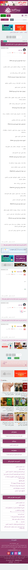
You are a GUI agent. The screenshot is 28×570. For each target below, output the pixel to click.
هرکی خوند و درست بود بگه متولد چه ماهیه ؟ (14, 436)
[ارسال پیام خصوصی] (25, 53)
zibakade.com (18, 560)
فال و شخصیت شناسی (14, 32)
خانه (26, 15)
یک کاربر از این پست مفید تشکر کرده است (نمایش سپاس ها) (14, 299)
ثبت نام (5, 362)
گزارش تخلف (3, 242)
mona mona (19, 271)
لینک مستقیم (11, 242)
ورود (8, 15)
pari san (20, 50)
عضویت (3, 15)
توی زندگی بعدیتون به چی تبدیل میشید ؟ (14, 454)
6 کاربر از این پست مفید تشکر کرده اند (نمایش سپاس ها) (15, 245)
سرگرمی (21, 32)
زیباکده (25, 32)
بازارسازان (11, 562)
